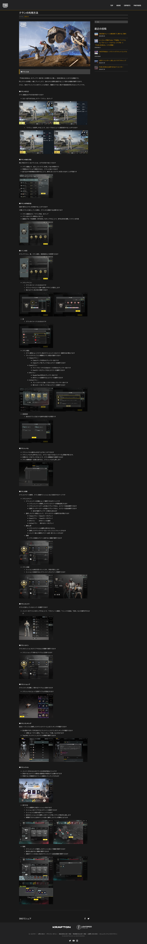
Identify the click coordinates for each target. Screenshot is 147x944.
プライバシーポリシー (51, 934)
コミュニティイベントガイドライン (108, 934)
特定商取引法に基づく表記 (79, 934)
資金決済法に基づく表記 (65, 934)
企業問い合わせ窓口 (93, 934)
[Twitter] (88, 918)
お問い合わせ (41, 934)
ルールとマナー (32, 934)
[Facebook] (85, 918)
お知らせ (26, 16)
